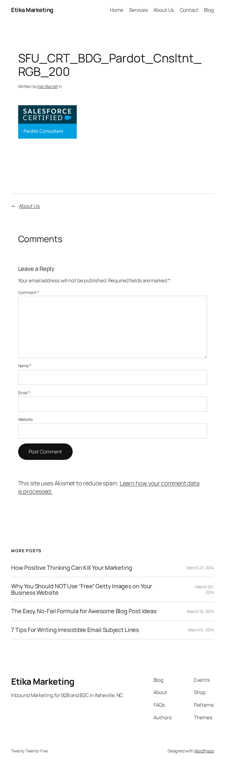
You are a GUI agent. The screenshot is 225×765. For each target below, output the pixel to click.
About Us (29, 206)
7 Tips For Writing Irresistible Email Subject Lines (75, 630)
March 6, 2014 (201, 630)
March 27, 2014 (200, 567)
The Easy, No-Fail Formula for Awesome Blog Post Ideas (83, 611)
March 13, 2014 (200, 611)
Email (24, 392)
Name (24, 365)
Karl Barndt (48, 86)
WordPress (204, 751)
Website (25, 419)
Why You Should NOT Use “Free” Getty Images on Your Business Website (81, 589)
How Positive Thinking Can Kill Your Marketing (71, 568)
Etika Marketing (32, 10)
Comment (28, 292)
